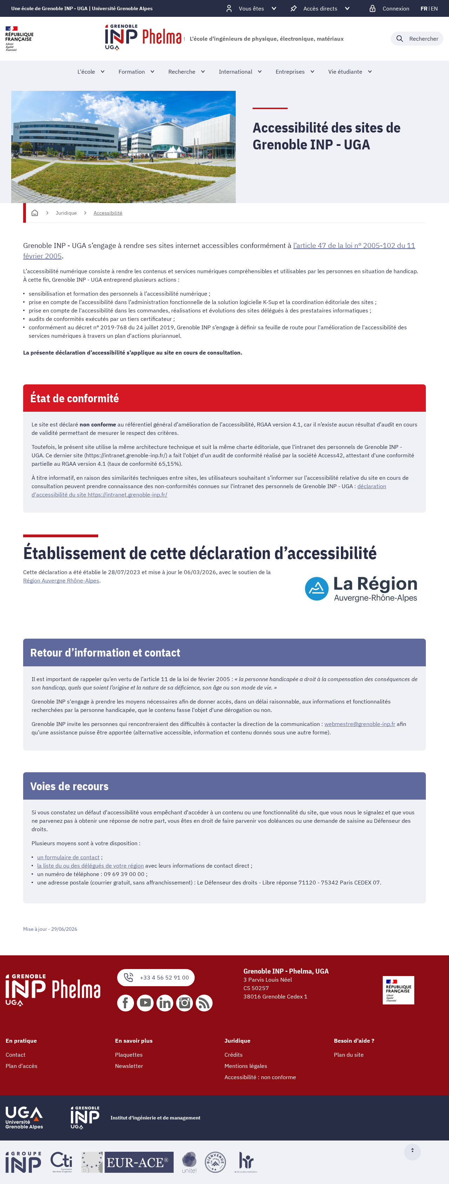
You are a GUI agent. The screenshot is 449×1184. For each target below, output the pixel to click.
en (434, 8)
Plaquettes (129, 1054)
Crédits (233, 1054)
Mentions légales (245, 1065)
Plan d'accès (22, 1065)
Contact (16, 1054)
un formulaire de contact (68, 857)
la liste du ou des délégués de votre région (90, 865)
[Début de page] (415, 1152)
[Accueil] (35, 213)
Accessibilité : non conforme (260, 1077)
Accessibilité (108, 213)
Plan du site (349, 1054)
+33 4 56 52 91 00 (164, 977)
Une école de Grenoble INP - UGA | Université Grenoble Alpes (82, 8)
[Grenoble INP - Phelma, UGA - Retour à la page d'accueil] (143, 39)
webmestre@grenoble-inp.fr (359, 723)
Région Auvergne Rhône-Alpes (61, 580)
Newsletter (129, 1065)
